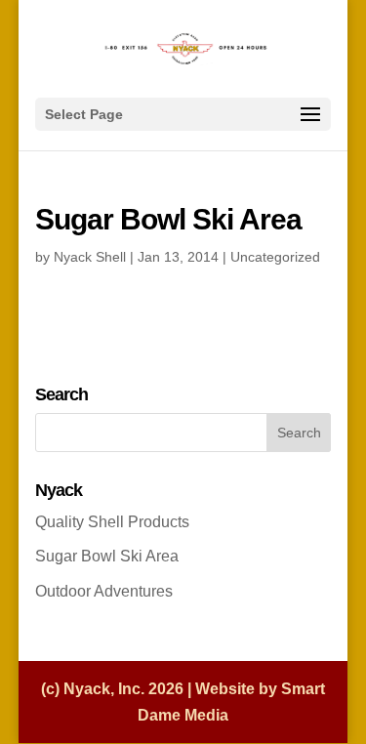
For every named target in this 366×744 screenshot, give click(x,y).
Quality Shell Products (112, 522)
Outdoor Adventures (104, 591)
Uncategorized (275, 257)
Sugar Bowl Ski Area (107, 556)
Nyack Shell (90, 257)
